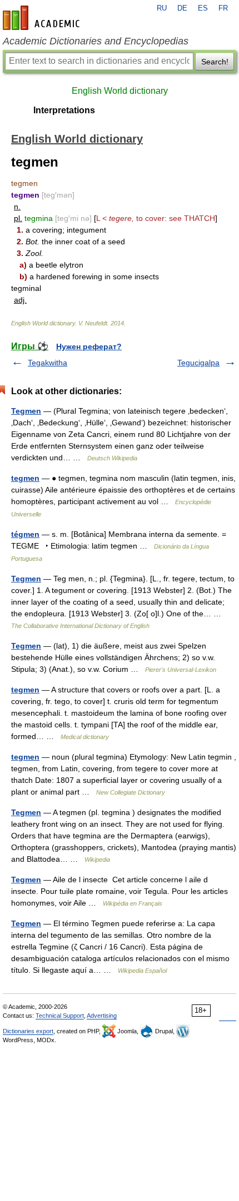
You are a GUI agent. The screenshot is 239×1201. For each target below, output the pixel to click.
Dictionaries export (28, 1031)
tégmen (25, 534)
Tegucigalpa (198, 362)
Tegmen (26, 410)
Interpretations (64, 110)
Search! (214, 61)
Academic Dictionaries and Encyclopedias (95, 41)
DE (182, 8)
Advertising (102, 1015)
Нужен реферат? (89, 346)
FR (223, 8)
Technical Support (60, 1015)
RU (162, 8)
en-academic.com (43, 18)
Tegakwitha (47, 362)
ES (203, 8)
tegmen (25, 478)
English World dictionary (120, 91)
